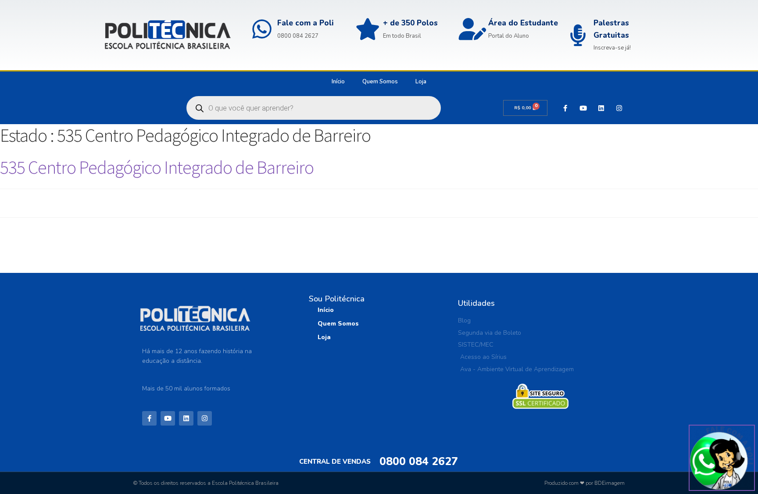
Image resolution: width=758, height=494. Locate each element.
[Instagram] (619, 108)
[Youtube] (583, 108)
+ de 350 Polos (410, 23)
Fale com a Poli (305, 23)
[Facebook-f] (565, 108)
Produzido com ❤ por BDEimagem (584, 483)
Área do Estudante (523, 23)
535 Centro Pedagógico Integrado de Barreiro (157, 167)
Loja (420, 82)
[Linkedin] (601, 108)
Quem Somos (380, 82)
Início (338, 82)
